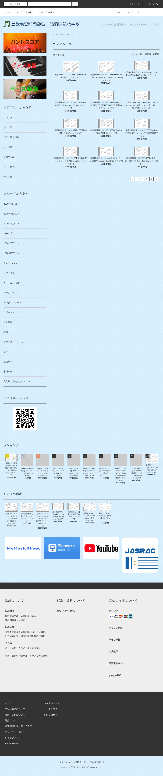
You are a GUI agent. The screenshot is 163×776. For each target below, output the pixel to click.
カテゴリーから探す (24, 12)
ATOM (14, 743)
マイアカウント (52, 703)
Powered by (65, 767)
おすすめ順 (136, 54)
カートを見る (50, 709)
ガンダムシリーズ (66, 34)
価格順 (148, 54)
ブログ (119, 12)
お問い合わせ (133, 12)
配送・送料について (15, 714)
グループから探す (46, 12)
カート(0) (153, 4)
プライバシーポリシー (16, 732)
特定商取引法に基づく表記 (18, 726)
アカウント (135, 4)
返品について (11, 720)
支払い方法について (15, 709)
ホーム (7, 12)
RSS (7, 743)
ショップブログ (13, 737)
